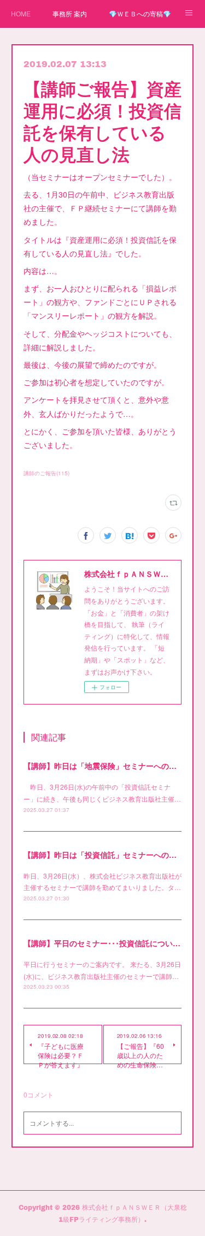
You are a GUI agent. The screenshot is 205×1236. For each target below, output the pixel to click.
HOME (21, 13)
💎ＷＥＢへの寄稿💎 (140, 13)
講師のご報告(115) (46, 473)
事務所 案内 (69, 13)
